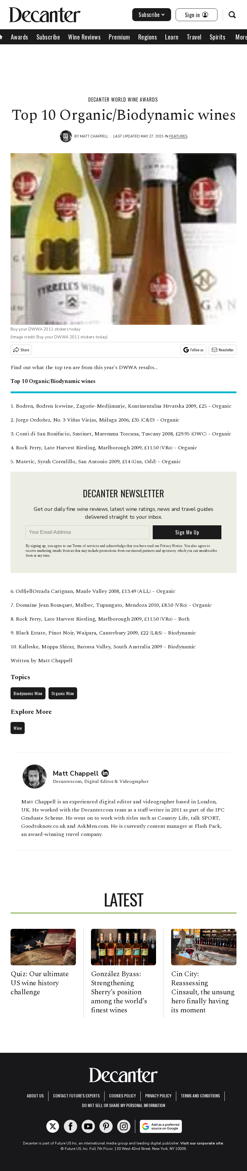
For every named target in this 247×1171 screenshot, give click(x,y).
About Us (35, 1095)
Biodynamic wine (28, 693)
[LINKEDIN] (107, 773)
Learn (172, 36)
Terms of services (86, 546)
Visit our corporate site (201, 1143)
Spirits (218, 36)
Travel (194, 36)
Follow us (197, 349)
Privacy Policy (158, 1095)
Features (178, 136)
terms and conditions (200, 1095)
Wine (18, 728)
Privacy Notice (171, 546)
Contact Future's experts (76, 1095)
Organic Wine (63, 693)
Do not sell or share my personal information (123, 1105)
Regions (147, 36)
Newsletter (226, 349)
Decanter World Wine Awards (123, 99)
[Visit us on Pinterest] (106, 1126)
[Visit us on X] (52, 1126)
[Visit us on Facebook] (70, 1126)
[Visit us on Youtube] (88, 1126)
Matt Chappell (94, 136)
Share (24, 349)
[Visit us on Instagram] (123, 1126)
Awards (19, 36)
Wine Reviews (84, 36)
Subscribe (149, 14)
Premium (119, 36)
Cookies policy (122, 1095)
